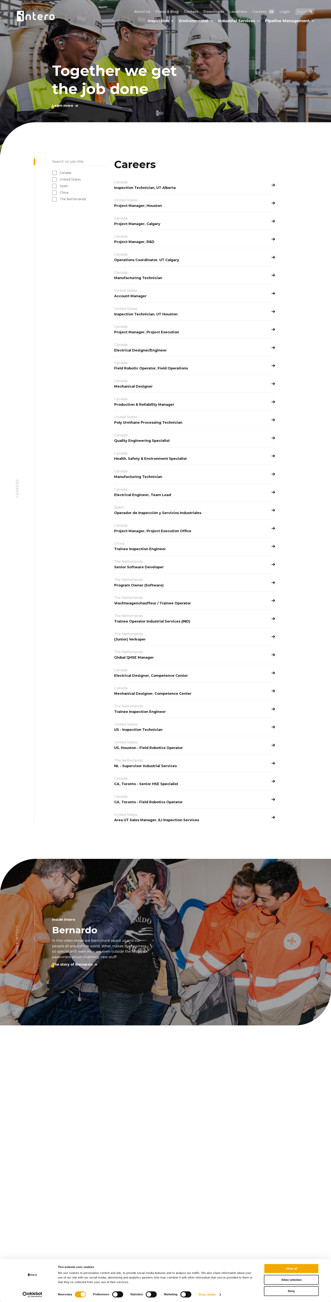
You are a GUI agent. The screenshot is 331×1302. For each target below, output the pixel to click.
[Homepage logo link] (36, 16)
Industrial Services (236, 21)
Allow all (291, 1268)
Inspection (158, 21)
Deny (291, 1291)
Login (285, 12)
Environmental (193, 21)
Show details (207, 1294)
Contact (191, 12)
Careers (262, 12)
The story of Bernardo (72, 964)
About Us (142, 12)
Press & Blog (167, 12)
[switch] (117, 1294)
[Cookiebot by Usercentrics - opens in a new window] (32, 1294)
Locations (238, 12)
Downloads (213, 12)
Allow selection (291, 1279)
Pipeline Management (287, 21)
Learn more (62, 106)
